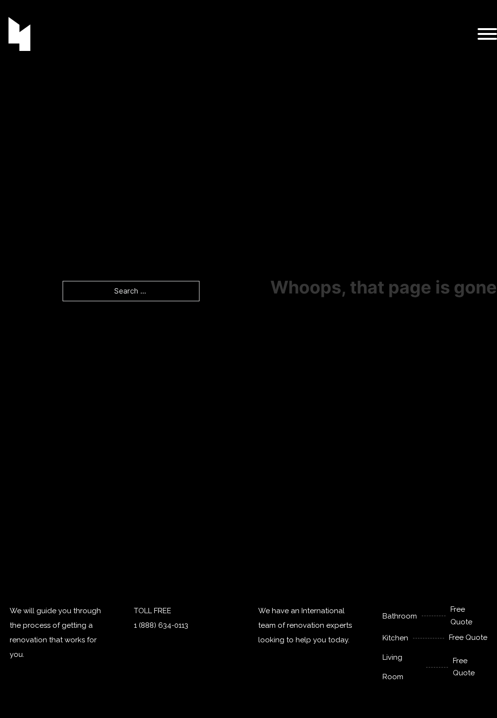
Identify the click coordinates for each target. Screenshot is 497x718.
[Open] (487, 34)
